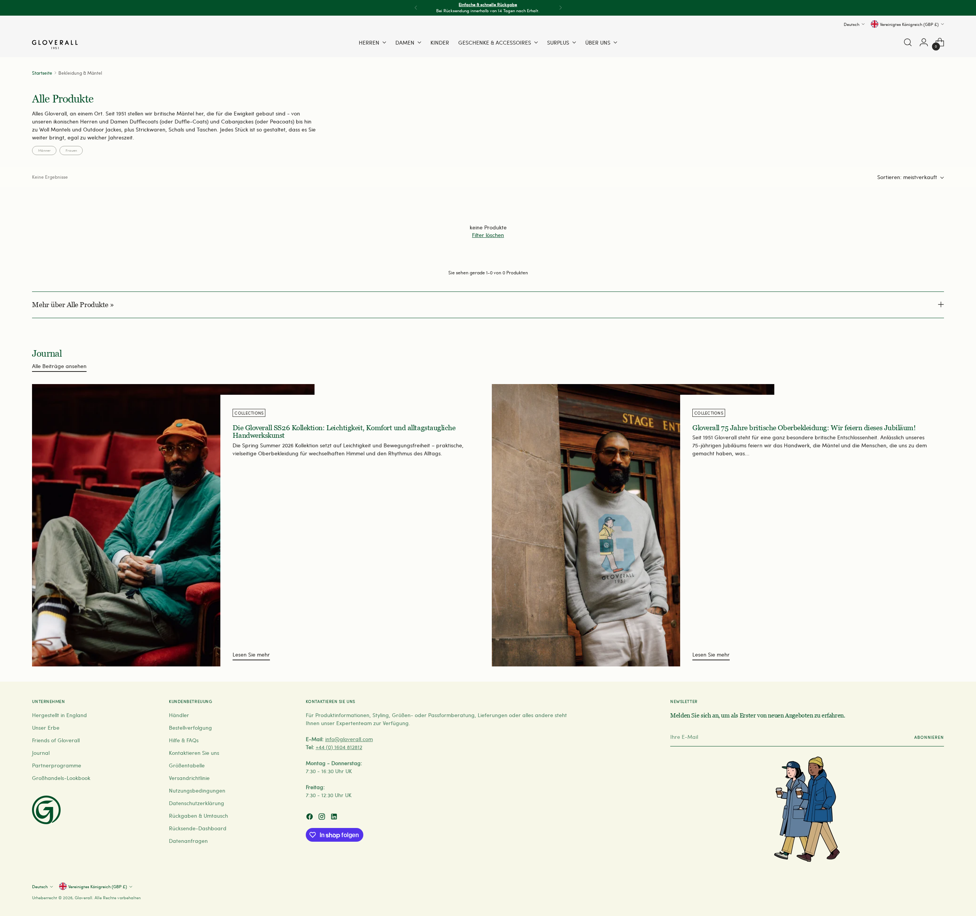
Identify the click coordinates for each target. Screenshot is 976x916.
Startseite (42, 72)
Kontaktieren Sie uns (194, 752)
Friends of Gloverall (56, 740)
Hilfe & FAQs (184, 740)
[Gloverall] (55, 44)
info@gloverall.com (349, 739)
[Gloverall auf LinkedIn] (334, 817)
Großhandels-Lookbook (61, 777)
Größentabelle (187, 765)
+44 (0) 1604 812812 (339, 747)
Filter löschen (488, 235)
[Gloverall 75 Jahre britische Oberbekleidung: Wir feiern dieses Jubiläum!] (633, 525)
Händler (179, 715)
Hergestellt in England (59, 715)
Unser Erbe (45, 727)
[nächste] (560, 8)
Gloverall (83, 897)
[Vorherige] (416, 8)
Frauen (71, 150)
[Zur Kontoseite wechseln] (923, 42)
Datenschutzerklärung (196, 803)
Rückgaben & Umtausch (198, 815)
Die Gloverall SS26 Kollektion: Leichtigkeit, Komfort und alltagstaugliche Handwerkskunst (344, 432)
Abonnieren (929, 737)
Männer (44, 150)
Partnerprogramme (56, 765)
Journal (41, 752)
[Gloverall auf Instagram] (322, 817)
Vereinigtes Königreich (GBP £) (909, 24)
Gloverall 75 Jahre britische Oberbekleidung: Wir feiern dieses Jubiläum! (803, 428)
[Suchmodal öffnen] (907, 42)
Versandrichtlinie (189, 777)
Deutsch (851, 24)
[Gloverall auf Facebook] (310, 817)
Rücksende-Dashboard (197, 828)
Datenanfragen (188, 840)
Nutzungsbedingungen (197, 790)
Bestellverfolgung (190, 727)
